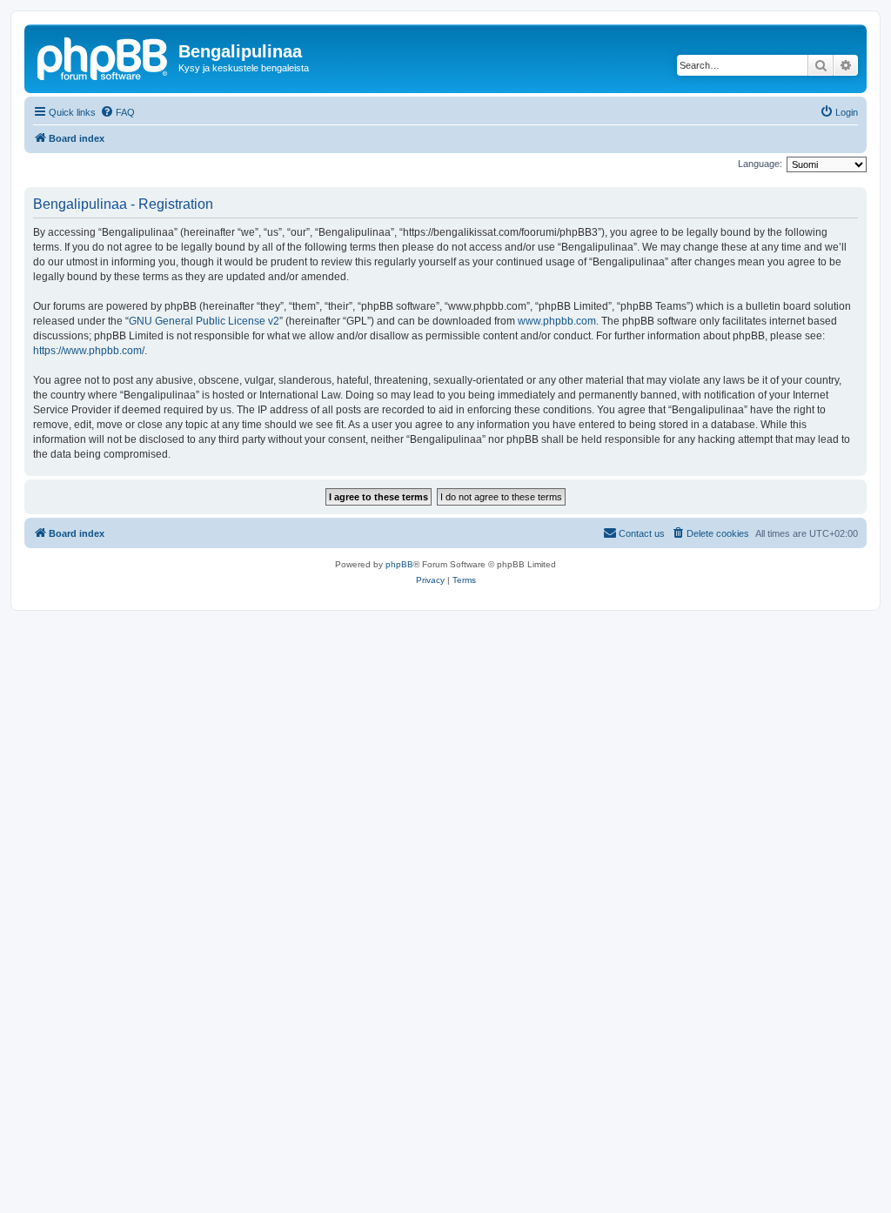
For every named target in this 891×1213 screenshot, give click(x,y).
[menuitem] (117, 112)
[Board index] (103, 56)
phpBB (399, 564)
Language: (760, 163)
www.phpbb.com (557, 321)
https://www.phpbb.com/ (88, 351)
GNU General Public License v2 (204, 321)
